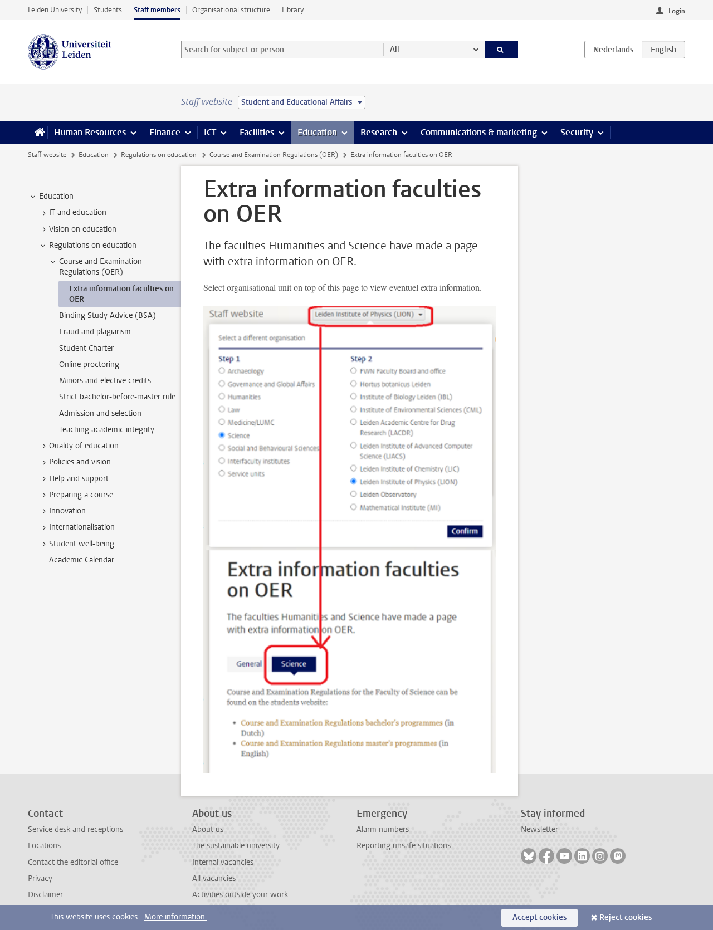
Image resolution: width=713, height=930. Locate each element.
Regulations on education (159, 154)
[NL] (613, 49)
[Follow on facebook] (546, 856)
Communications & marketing (479, 132)
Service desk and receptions (75, 829)
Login (676, 11)
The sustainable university (236, 845)
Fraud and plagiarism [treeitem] (95, 331)
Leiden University (55, 9)
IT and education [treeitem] (77, 212)
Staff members (157, 9)
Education (317, 132)
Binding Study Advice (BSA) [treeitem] (107, 315)
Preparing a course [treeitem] (81, 495)
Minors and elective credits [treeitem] (105, 380)
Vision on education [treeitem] (82, 229)
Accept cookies (539, 917)
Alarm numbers (382, 829)
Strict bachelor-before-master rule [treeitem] (117, 396)
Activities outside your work (240, 894)
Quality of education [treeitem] (84, 445)
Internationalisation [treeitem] (82, 527)
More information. (175, 917)
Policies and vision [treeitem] (80, 462)
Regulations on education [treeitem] (92, 245)
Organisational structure (231, 9)
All (394, 49)
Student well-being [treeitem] (81, 544)
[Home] (37, 132)
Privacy (40, 878)
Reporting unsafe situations (403, 845)
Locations (44, 845)
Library (293, 9)
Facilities (257, 132)
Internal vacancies (222, 862)
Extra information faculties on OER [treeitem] (121, 294)
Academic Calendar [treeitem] (81, 560)
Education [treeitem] (56, 196)
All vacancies (214, 878)
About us (207, 829)
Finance (164, 132)
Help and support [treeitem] (79, 478)
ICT (210, 132)
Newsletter (539, 829)
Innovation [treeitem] (67, 511)
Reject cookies (625, 917)
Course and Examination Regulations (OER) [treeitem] (100, 266)
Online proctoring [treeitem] (89, 364)
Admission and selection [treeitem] (100, 413)
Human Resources (90, 132)
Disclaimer (45, 894)
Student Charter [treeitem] (86, 348)
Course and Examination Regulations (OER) (273, 154)
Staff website (47, 154)
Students (108, 9)
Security (576, 132)
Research (378, 132)
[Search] (502, 49)
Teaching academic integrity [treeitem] (106, 429)
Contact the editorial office (73, 862)
